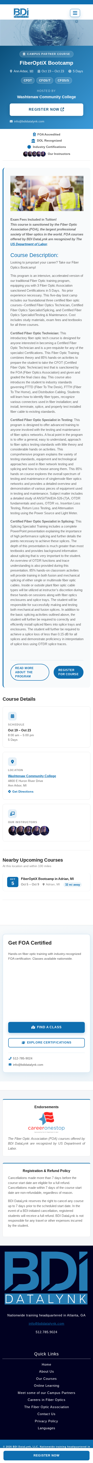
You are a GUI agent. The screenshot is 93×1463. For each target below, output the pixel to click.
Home (46, 1364)
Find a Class (49, 1027)
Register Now (45, 109)
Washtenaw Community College (32, 776)
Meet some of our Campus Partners (46, 1393)
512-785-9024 (22, 1058)
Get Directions (23, 791)
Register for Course (68, 672)
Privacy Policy (46, 1421)
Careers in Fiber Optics (47, 1400)
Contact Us (46, 1414)
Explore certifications (49, 1042)
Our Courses (46, 1378)
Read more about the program (24, 672)
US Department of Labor (28, 244)
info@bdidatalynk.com (29, 121)
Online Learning (46, 1385)
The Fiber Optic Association (46, 1407)
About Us (46, 1371)
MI (31, 71)
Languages (46, 1428)
